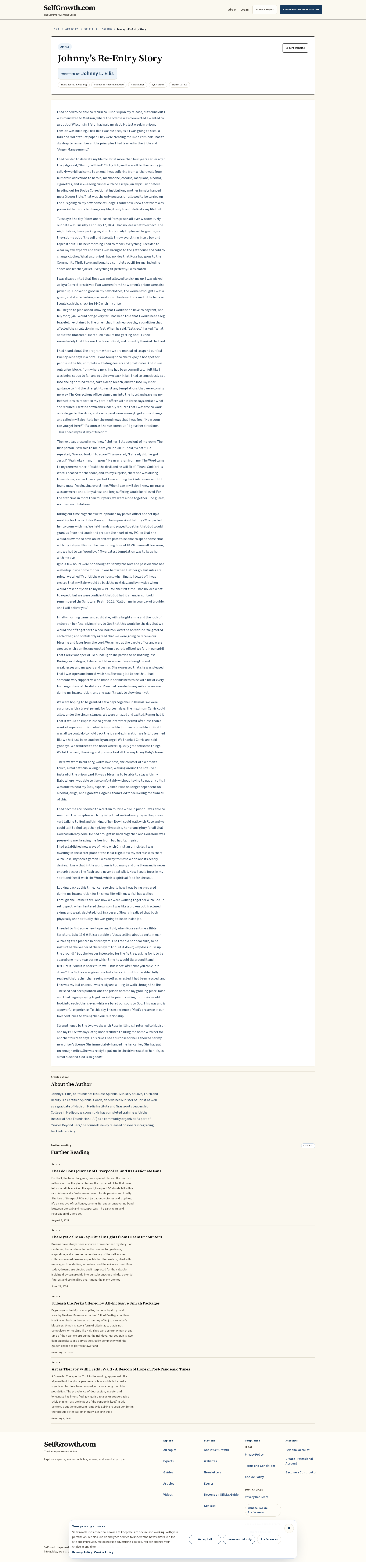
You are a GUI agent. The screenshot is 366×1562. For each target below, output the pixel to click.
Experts (168, 1461)
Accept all (205, 1539)
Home (56, 29)
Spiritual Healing (98, 29)
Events (209, 1483)
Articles (72, 29)
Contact (210, 1506)
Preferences (269, 1539)
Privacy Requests (256, 1497)
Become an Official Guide (221, 1494)
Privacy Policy (254, 1454)
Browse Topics (265, 9)
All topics (169, 1450)
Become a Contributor (301, 1472)
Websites (210, 1461)
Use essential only (239, 1539)
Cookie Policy (254, 1477)
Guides (168, 1472)
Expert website (295, 48)
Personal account (298, 1450)
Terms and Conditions (260, 1466)
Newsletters (212, 1472)
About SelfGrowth (216, 1450)
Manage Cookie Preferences (258, 1510)
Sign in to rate (179, 84)
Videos (168, 1494)
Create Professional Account (299, 1461)
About (232, 10)
